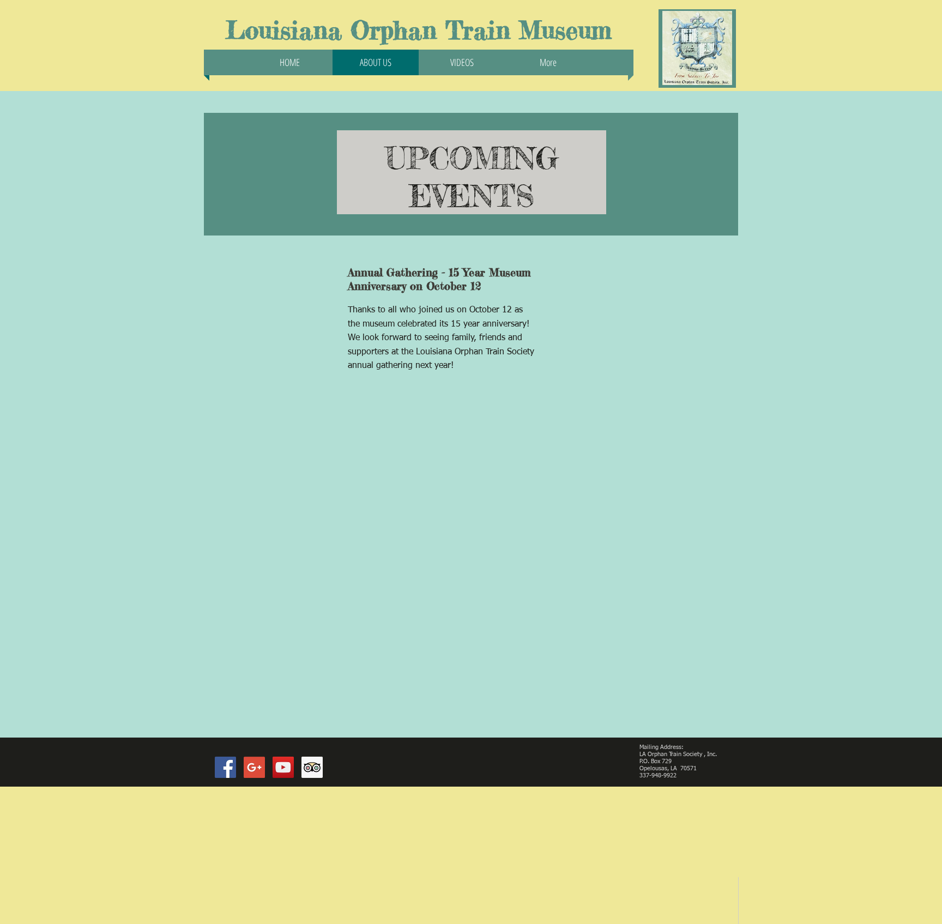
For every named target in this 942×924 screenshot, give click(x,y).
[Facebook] (225, 767)
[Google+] (254, 767)
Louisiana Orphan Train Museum (419, 30)
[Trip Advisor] (312, 767)
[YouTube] (283, 767)
